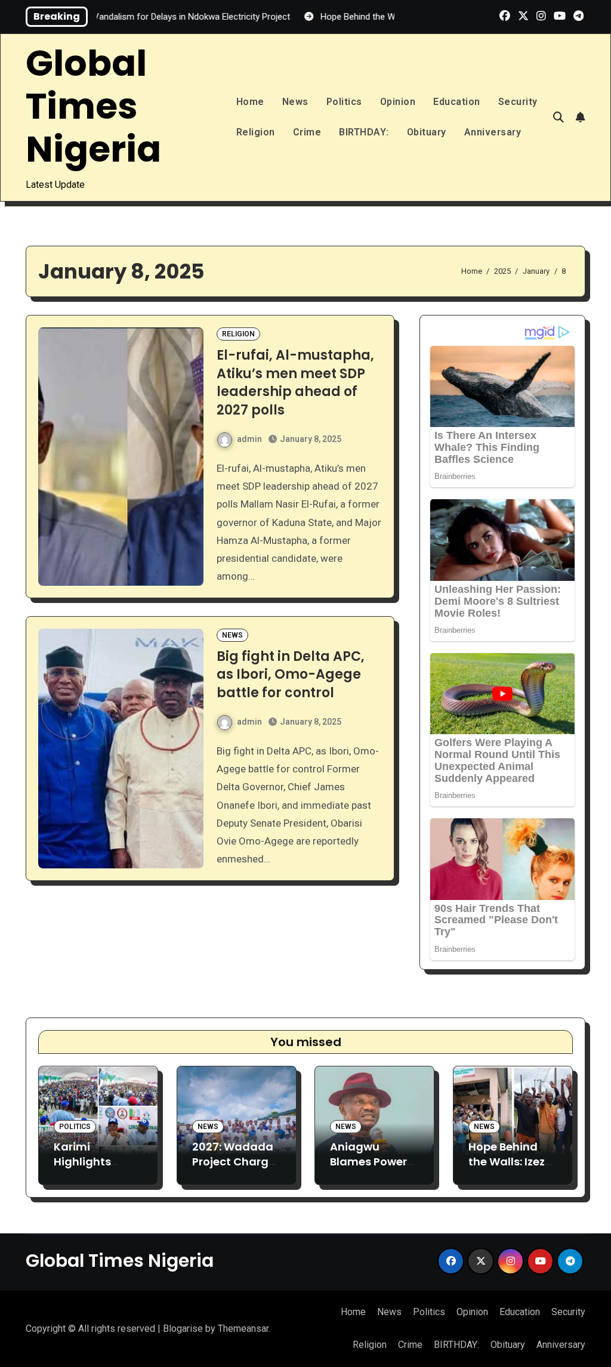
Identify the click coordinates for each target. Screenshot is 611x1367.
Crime (307, 132)
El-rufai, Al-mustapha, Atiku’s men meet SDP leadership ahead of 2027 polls (295, 382)
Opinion (398, 101)
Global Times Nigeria (93, 106)
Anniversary (492, 132)
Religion (255, 132)
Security (518, 101)
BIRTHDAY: (364, 132)
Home (250, 101)
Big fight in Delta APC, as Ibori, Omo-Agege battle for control (291, 675)
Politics (344, 101)
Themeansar (243, 1328)
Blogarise (183, 1328)
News (295, 101)
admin (249, 439)
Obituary (426, 132)
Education (456, 101)
